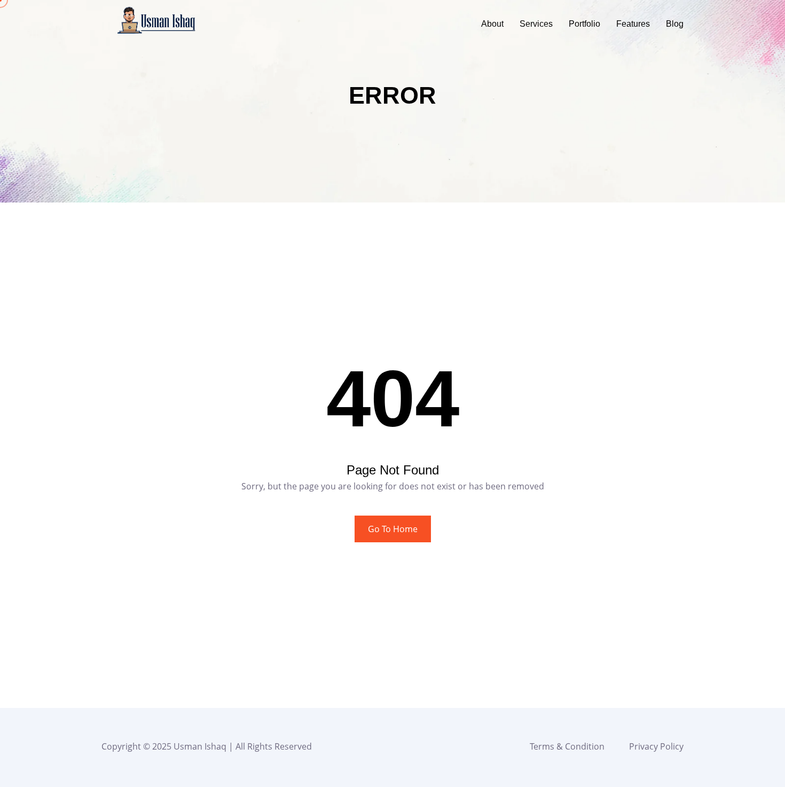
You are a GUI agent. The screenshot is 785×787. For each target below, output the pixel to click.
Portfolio (584, 23)
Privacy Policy (656, 746)
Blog (675, 23)
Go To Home (393, 529)
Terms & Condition (567, 746)
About (492, 23)
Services (536, 23)
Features (633, 23)
